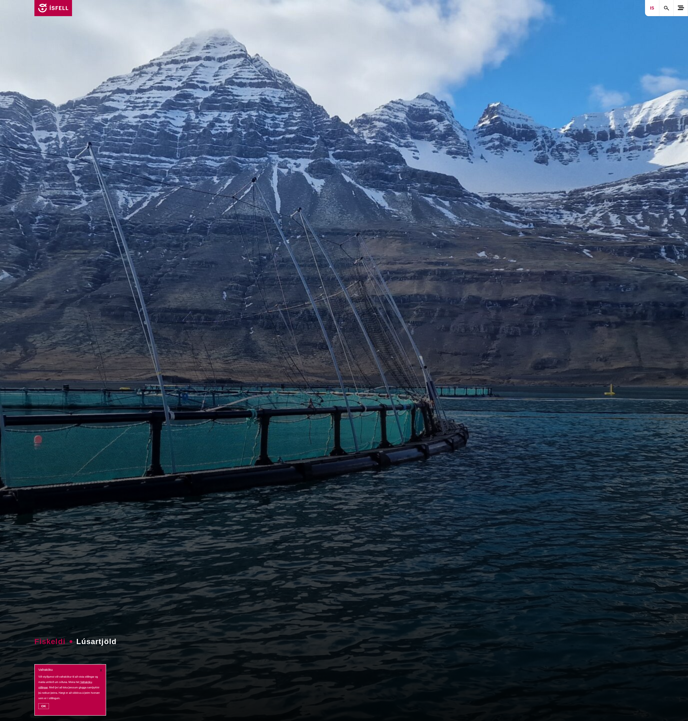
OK (43, 706)
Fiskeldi (50, 641)
